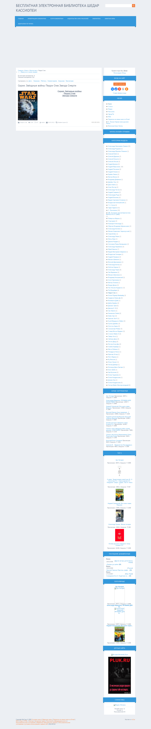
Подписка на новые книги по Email (63, 719)
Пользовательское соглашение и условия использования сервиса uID (43, 723)
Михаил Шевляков (114, 275)
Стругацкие (111, 221)
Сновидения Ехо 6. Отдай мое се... (117, 576)
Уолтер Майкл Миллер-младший (118, 385)
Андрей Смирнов (113, 192)
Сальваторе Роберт (114, 329)
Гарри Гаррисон (113, 208)
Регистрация (117, 73)
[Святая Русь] (119, 654)
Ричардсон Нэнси (113, 352)
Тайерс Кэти (112, 336)
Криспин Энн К (112, 318)
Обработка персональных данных (46, 722)
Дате (30, 81)
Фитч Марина (112, 357)
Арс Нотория (110, 396)
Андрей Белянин (113, 197)
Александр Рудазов (114, 149)
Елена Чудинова (113, 375)
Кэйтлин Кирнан (113, 267)
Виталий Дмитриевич (114, 262)
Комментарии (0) (63, 122)
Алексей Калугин (113, 159)
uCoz (133, 719)
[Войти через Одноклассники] (126, 89)
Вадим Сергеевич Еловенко (117, 200)
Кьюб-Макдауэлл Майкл (115, 321)
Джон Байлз (112, 184)
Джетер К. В (112, 308)
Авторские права (40, 721)
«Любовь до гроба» (112, 564)
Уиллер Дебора (113, 364)
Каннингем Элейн (113, 313)
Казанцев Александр (114, 223)
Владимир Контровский (115, 277)
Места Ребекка (112, 349)
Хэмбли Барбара (113, 346)
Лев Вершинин (112, 272)
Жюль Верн (111, 239)
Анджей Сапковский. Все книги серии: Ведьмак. (119, 504)
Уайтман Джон (112, 339)
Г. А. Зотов (111, 205)
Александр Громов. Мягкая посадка (119, 524)
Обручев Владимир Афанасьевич (118, 226)
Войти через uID (120, 84)
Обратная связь (47, 719)
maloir (43, 122)
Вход (124, 73)
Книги (26, 70)
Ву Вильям (111, 359)
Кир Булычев (112, 372)
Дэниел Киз (111, 380)
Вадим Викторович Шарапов (117, 252)
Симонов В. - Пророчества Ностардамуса (119, 445)
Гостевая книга (36, 719)
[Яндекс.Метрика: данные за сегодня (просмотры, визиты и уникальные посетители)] (120, 705)
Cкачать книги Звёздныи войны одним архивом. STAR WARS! (118, 429)
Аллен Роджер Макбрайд (116, 295)
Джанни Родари (113, 241)
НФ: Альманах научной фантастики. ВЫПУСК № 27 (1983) (118, 213)
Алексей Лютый (113, 161)
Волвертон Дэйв (113, 300)
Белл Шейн (111, 370)
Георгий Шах (112, 234)
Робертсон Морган (114, 218)
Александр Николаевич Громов (118, 146)
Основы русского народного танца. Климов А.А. (119, 544)
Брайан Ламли (112, 174)
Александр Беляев (114, 229)
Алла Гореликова (113, 280)
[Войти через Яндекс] (119, 89)
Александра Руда (113, 195)
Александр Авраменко (115, 246)
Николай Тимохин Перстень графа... (117, 570)
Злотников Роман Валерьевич (117, 244)
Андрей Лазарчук (113, 257)
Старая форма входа (119, 93)
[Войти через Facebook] (116, 89)
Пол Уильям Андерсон (115, 288)
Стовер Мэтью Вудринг (115, 331)
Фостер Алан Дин (113, 344)
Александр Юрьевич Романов (117, 151)
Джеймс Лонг (112, 182)
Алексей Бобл (112, 154)
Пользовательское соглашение (26, 722)
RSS (17, 721)
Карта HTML (23, 721)
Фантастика (33, 70)
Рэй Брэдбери (112, 290)
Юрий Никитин (112, 249)
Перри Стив (23, 122)
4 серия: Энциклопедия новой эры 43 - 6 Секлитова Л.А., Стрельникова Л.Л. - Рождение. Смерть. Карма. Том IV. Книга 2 (119, 482)
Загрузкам (61, 81)
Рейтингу (43, 81)
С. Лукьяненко (112, 210)
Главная (20, 70)
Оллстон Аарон (113, 326)
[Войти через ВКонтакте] (112, 89)
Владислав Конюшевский (116, 202)
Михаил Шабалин (113, 259)
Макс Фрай (129, 574)
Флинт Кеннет (112, 362)
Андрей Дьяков (113, 164)
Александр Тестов (114, 190)
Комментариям (52, 81)
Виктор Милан (112, 177)
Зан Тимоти (111, 311)
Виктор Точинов (113, 282)
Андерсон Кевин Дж (114, 298)
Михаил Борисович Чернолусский (118, 231)
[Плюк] (119, 693)
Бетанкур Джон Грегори (115, 367)
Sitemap (31, 721)
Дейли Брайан (112, 303)
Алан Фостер (112, 187)
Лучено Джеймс (113, 323)
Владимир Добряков (114, 179)
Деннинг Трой (112, 305)
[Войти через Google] (123, 89)
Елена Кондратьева (114, 377)
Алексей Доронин (113, 156)
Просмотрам (69, 81)
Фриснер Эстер (113, 354)
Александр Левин (113, 236)
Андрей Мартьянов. (114, 166)
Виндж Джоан (112, 285)
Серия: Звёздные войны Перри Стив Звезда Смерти (47, 85)
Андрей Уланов (113, 172)
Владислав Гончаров (114, 254)
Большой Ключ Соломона (114, 440)
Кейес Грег (111, 316)
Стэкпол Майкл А (113, 334)
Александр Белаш (114, 264)
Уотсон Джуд (112, 341)
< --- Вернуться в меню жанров (27, 72)
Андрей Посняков (113, 169)
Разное (130, 568)
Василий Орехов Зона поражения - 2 (117, 412)
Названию (36, 81)
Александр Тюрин (113, 270)
